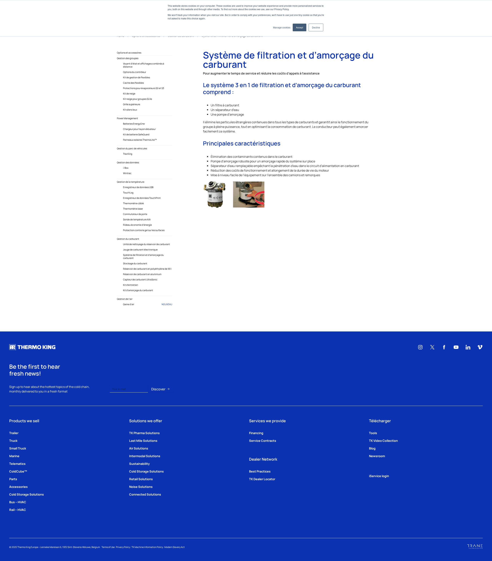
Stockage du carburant (135, 263)
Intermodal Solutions (144, 456)
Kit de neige (129, 93)
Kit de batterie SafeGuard (136, 134)
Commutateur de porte (135, 214)
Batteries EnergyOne (134, 123)
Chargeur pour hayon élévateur (139, 129)
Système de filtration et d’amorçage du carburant (143, 256)
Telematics (17, 463)
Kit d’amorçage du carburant (138, 290)
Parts (13, 479)
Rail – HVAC (17, 509)
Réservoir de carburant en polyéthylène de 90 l (147, 268)
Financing (256, 432)
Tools (373, 432)
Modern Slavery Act (174, 547)
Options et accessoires (129, 52)
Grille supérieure (131, 104)
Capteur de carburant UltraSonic (140, 279)
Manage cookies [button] (281, 27)
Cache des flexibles (133, 82)
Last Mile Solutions (143, 440)
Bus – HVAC (17, 502)
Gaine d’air (147, 304)
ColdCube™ (18, 471)
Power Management (127, 118)
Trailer (13, 432)
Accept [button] (299, 27)
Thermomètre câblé (133, 203)
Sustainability (139, 463)
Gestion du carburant (128, 238)
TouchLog (128, 192)
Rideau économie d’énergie (137, 224)
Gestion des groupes (127, 58)
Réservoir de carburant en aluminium (142, 274)
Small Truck (17, 448)
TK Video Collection (383, 440)
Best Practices (260, 471)
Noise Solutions (141, 486)
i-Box (125, 167)
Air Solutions (138, 448)
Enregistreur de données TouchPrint (142, 197)
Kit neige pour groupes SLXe (137, 98)
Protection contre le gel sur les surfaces (144, 230)
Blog (372, 448)
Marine (14, 456)
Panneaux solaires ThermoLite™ (140, 139)
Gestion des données (128, 162)
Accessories (18, 486)
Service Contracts (262, 440)
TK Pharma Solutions (144, 432)
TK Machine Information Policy (147, 547)
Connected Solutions (145, 494)
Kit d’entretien (130, 284)
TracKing (127, 153)
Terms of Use (108, 547)
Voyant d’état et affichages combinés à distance (143, 65)
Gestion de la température (130, 181)
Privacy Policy (123, 547)
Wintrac (127, 173)
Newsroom (377, 456)
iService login (379, 475)
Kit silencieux (130, 109)
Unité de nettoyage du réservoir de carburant (146, 244)
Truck (13, 440)
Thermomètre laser (133, 208)
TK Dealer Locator (262, 479)
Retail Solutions (141, 479)
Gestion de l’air (124, 298)
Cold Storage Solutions (26, 494)
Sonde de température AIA (137, 219)
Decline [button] (316, 27)
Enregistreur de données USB (138, 187)
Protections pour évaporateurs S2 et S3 (143, 88)
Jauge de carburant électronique (140, 249)
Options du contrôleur (134, 72)
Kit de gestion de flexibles (136, 77)
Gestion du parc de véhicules (132, 148)
